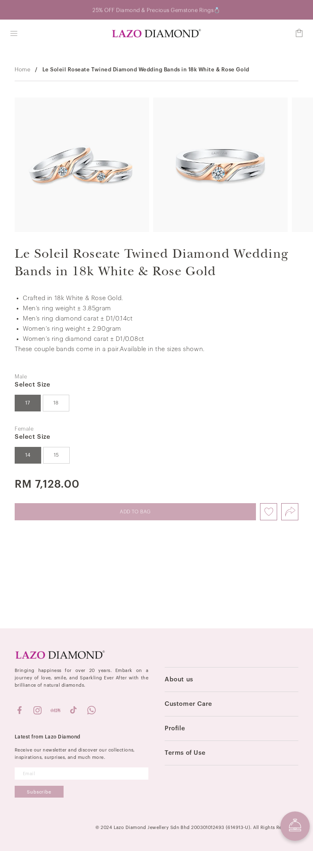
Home (22, 69)
